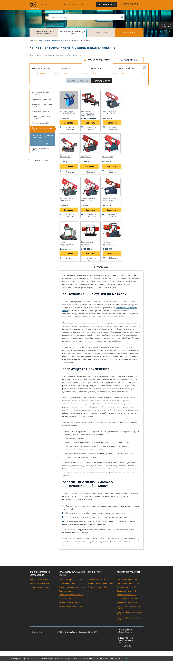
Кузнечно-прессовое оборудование (43, 33)
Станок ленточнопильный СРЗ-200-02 (66, 244)
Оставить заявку (107, 5)
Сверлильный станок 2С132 (128, 583)
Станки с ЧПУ (100, 33)
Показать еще (101, 267)
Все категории (42, 161)
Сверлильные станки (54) (42, 99)
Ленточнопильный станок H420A (109, 156)
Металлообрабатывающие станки (72, 33)
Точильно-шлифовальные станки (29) (42, 105)
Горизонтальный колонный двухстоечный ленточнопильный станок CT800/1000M (89, 244)
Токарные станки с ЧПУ (97, 587)
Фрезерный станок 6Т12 (126, 591)
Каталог (55, 4)
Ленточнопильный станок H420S (87, 156)
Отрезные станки (65, 599)
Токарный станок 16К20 (126, 587)
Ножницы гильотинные (39, 580)
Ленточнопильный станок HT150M (66, 156)
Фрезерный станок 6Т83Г (127, 602)
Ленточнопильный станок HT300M (110, 112)
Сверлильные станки (67, 583)
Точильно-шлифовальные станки (72, 587)
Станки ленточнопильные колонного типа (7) (43, 143)
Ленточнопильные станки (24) (42, 129)
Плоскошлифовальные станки (71, 595)
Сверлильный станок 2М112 (128, 580)
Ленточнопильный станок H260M (109, 199)
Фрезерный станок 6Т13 (126, 595)
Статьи (80, 4)
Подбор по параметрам (99, 60)
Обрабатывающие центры (98, 580)
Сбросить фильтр (101, 81)
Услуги (63, 4)
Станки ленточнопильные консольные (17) (43, 136)
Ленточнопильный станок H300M (66, 199)
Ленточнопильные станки (69, 602)
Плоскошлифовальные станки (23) (41, 117)
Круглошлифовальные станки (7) (41, 150)
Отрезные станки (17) (40, 123)
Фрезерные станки (66, 591)
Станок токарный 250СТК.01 (128, 599)
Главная (33, 41)
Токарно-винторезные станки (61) (40, 93)
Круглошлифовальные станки (70, 606)
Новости (88, 4)
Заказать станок (129, 60)
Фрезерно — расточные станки (100, 583)
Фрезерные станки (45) (41, 111)
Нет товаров (165, 26)
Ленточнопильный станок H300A (88, 199)
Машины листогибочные (39, 587)
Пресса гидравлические (39, 583)
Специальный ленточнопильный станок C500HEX (87, 113)
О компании (46, 4)
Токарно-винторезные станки (70, 580)
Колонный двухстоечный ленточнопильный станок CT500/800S (110, 244)
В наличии (129, 33)
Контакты (72, 4)
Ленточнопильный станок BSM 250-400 (67, 112)
